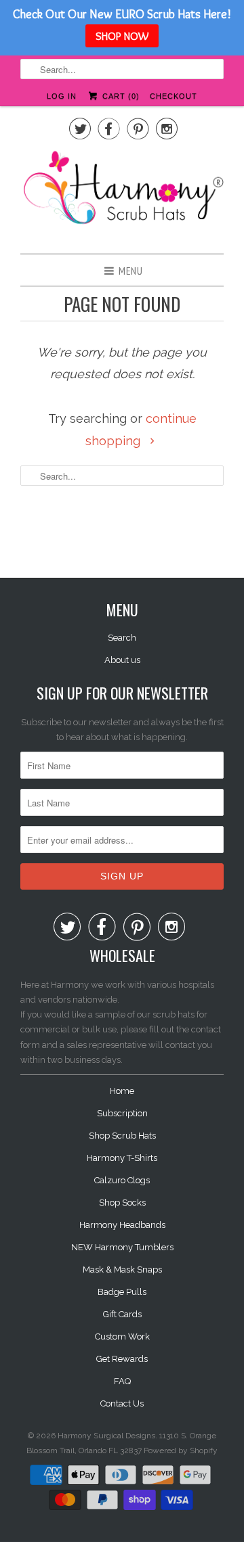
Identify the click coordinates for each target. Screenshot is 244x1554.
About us (122, 660)
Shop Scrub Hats (122, 1135)
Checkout (173, 96)
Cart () (119, 96)
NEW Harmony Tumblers (122, 1247)
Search (122, 638)
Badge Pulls (122, 1292)
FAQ (122, 1381)
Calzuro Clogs (122, 1180)
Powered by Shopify (181, 1450)
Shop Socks (122, 1202)
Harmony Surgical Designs (106, 1435)
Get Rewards (122, 1359)
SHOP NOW (122, 36)
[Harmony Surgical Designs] (122, 195)
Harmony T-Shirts (122, 1158)
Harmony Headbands (122, 1225)
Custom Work (122, 1336)
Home (122, 1091)
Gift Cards (122, 1314)
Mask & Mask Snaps (122, 1269)
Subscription (122, 1113)
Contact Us (122, 1403)
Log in (62, 96)
